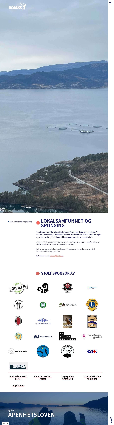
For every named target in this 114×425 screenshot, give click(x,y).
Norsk (4, 423)
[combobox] (5, 423)
